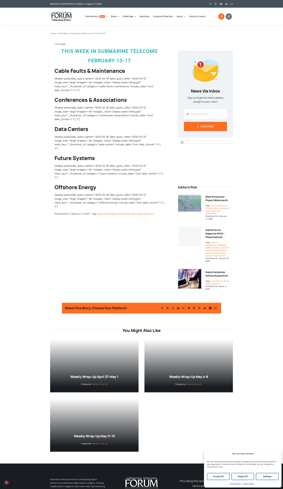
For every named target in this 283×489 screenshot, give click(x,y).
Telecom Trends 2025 (215, 255)
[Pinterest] (199, 308)
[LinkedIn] (178, 308)
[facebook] (210, 4)
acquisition (216, 281)
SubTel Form (220, 253)
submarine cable (107, 213)
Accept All (218, 476)
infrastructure (220, 205)
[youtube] (221, 4)
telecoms (148, 213)
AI (212, 205)
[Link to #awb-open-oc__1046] (221, 16)
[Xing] (210, 308)
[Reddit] (173, 308)
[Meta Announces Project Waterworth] (189, 195)
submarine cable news (129, 213)
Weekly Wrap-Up (100, 384)
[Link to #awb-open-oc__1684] (229, 16)
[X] (167, 308)
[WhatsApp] (183, 308)
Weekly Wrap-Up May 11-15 (94, 436)
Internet (209, 208)
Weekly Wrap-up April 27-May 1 (94, 377)
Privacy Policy (248, 483)
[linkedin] (226, 4)
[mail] (232, 4)
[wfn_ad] (205, 142)
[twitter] (215, 4)
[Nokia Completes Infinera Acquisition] (189, 270)
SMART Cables (212, 247)
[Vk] (204, 308)
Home (53, 33)
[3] (141, 476)
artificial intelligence (211, 243)
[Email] (215, 308)
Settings (267, 476)
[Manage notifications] (6, 482)
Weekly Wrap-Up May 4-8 (188, 377)
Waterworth (210, 213)
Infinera (225, 281)
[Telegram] (188, 308)
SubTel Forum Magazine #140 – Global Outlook (215, 233)
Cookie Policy (235, 483)
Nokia (207, 283)
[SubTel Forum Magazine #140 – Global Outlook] (189, 236)
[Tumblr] (194, 308)
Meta (216, 208)
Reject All (243, 476)
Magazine (221, 245)
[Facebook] (162, 308)
